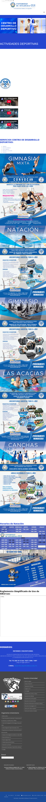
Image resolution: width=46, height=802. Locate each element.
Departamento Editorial (29, 696)
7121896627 (18, 795)
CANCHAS (4, 152)
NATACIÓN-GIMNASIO (6, 147)
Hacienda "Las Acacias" (6, 744)
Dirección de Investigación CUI (30, 706)
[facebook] (5, 0)
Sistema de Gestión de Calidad (31, 711)
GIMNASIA (4, 146)
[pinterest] (8, 0)
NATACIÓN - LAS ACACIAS (7, 150)
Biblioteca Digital (28, 681)
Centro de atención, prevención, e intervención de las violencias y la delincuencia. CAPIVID (11, 719)
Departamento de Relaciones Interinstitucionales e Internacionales (11, 731)
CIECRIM (3, 749)
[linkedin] (11, 0)
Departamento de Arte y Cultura (31, 693)
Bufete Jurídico (5, 716)
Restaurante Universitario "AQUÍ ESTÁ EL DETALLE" (11, 747)
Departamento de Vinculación (30, 698)
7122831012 (12, 795)
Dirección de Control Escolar (30, 701)
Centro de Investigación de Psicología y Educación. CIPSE (11, 724)
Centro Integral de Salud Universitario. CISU (10, 727)
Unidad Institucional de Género (8, 742)
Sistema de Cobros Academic (30, 708)
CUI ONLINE (27, 691)
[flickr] (13, 0)
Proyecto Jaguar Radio (6, 739)
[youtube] (10, 0)
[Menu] (44, 12)
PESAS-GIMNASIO (5, 149)
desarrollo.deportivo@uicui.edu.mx (26, 666)
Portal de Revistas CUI (6, 737)
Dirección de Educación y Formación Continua (33, 703)
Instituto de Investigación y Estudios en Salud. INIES (12, 734)
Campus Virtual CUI (28, 683)
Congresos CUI (27, 688)
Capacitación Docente (29, 686)
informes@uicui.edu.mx (27, 795)
